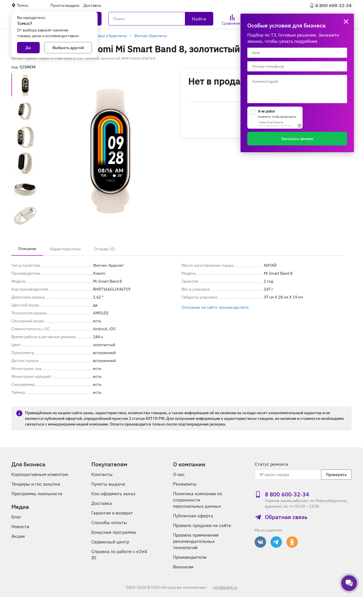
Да (28, 47)
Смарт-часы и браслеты (105, 35)
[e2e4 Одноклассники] (292, 542)
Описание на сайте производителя (215, 307)
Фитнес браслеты (150, 35)
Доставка (92, 5)
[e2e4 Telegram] (276, 542)
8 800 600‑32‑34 (333, 5)
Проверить (336, 474)
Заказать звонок (297, 138)
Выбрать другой (68, 47)
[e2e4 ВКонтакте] (260, 542)
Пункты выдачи (64, 5)
